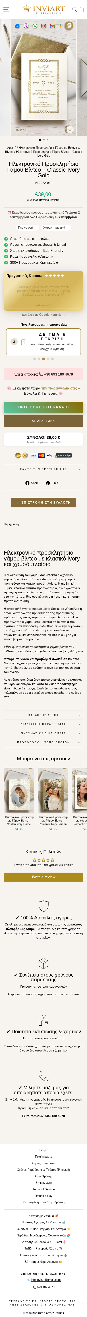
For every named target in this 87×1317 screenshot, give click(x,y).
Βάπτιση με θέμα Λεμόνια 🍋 (43, 1261)
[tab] (34, 359)
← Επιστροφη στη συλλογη (44, 502)
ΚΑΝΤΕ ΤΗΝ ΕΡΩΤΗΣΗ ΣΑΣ (43, 469)
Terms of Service (44, 1189)
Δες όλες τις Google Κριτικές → (43, 314)
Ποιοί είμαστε (43, 1156)
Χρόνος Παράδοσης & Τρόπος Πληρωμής (43, 1169)
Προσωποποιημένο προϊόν (43, 742)
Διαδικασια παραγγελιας (43, 724)
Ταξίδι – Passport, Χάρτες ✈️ (43, 1248)
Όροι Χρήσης (43, 1176)
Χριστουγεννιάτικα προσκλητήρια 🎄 (43, 1255)
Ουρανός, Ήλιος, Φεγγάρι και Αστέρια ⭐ (43, 1229)
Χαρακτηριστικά (56, 227)
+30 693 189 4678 (58, 374)
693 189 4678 (45, 1287)
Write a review (43, 877)
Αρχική (11, 147)
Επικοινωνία (43, 1182)
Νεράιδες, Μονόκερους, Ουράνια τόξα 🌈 (43, 1235)
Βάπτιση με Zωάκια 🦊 (43, 1216)
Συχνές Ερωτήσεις (43, 1163)
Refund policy (43, 1196)
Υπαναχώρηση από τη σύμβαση (43, 1202)
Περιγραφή (27, 227)
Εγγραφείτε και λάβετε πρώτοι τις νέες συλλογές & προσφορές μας (42, 1303)
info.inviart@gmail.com (46, 1279)
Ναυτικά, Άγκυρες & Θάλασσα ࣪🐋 (44, 1222)
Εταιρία (43, 1150)
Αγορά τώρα (43, 420)
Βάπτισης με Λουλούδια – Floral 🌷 (43, 1242)
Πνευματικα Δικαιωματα (43, 733)
